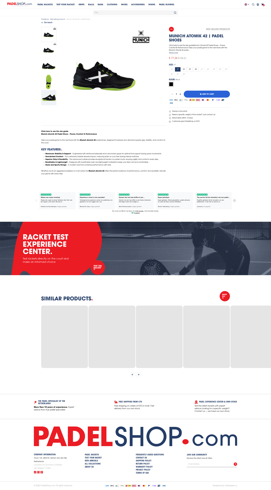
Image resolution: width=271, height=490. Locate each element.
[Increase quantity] (181, 94)
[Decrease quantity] (171, 94)
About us (89, 467)
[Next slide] (138, 374)
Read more (173, 53)
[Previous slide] (132, 374)
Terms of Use (142, 473)
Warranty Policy (144, 467)
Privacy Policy (143, 470)
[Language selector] (247, 4)
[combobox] (135, 12)
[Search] (253, 4)
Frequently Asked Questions (150, 455)
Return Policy (143, 464)
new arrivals (91, 461)
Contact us (141, 458)
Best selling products (57, 19)
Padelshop (45, 19)
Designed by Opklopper (224, 486)
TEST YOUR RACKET (65, 4)
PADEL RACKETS (92, 455)
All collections (93, 464)
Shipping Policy (143, 461)
